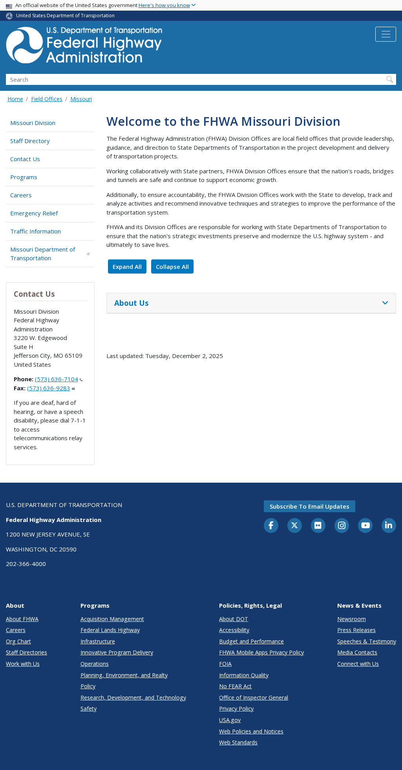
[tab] (251, 303)
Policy (87, 686)
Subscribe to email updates (309, 506)
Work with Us (23, 663)
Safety (88, 708)
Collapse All (172, 266)
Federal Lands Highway (110, 630)
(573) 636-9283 (48, 388)
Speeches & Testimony (366, 641)
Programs (23, 177)
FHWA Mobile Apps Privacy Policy (261, 652)
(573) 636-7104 (56, 379)
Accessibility (234, 630)
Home (15, 99)
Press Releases (356, 630)
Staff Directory (30, 141)
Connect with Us (358, 663)
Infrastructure (97, 641)
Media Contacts (357, 652)
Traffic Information (35, 231)
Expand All (127, 266)
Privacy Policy (236, 708)
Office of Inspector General (253, 697)
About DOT (233, 619)
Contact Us (25, 159)
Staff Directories (26, 652)
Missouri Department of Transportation (42, 253)
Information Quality (244, 675)
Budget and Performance (251, 641)
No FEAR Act (235, 686)
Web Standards (238, 742)
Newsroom (351, 619)
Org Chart (18, 641)
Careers (21, 195)
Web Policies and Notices (251, 731)
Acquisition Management (112, 619)
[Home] (84, 47)
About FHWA (22, 619)
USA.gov (230, 720)
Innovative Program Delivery (116, 652)
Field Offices (46, 99)
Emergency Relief (34, 213)
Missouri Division (32, 123)
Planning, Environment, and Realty (124, 675)
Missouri (81, 99)
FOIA (225, 663)
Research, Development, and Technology (133, 697)
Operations (94, 663)
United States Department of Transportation (65, 15)
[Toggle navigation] (385, 34)
